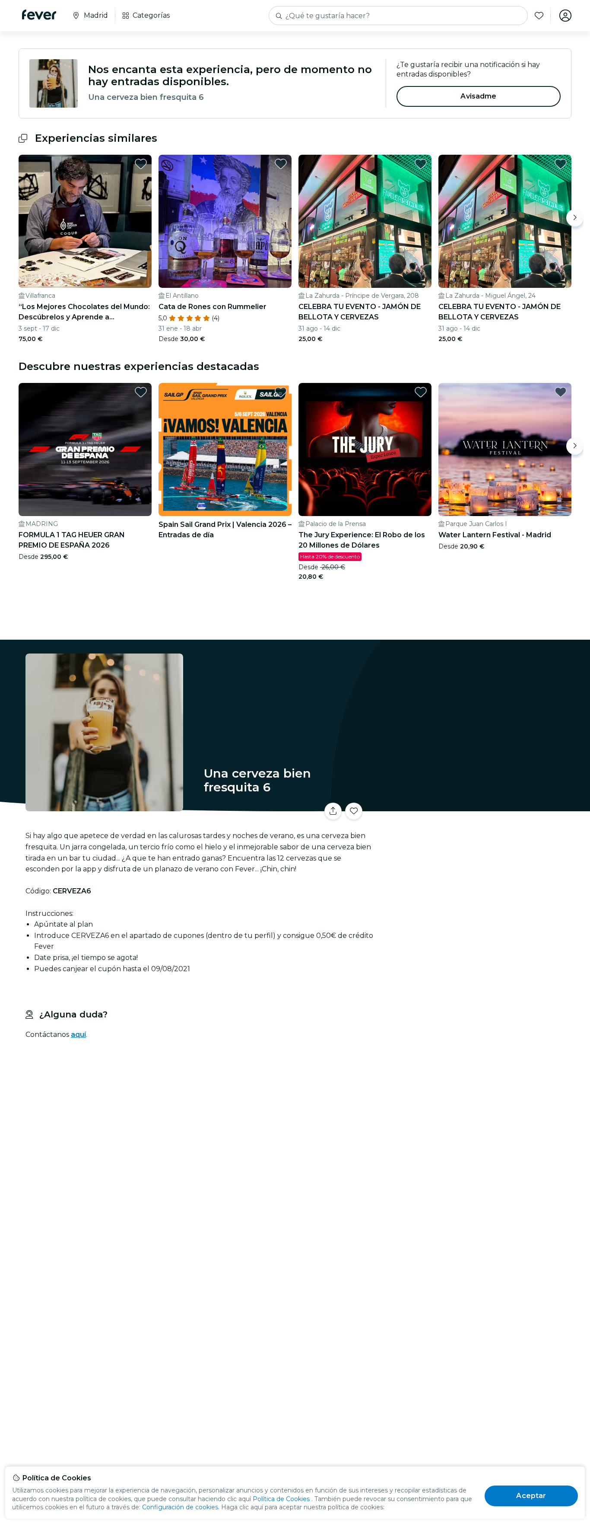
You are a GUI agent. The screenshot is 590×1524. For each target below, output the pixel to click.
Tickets (475, 806)
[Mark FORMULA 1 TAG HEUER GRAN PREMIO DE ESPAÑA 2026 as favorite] (140, 392)
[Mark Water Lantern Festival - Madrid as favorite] (560, 392)
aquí (78, 1034)
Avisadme (478, 96)
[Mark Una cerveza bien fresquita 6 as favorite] (353, 811)
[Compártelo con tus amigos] (333, 811)
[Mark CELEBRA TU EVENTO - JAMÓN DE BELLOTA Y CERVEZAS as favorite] (420, 163)
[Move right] (575, 217)
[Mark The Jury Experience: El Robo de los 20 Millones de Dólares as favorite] (420, 392)
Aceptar (531, 1496)
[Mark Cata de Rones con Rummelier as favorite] (280, 163)
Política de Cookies (281, 1499)
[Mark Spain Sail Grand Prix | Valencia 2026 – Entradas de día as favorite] (280, 392)
